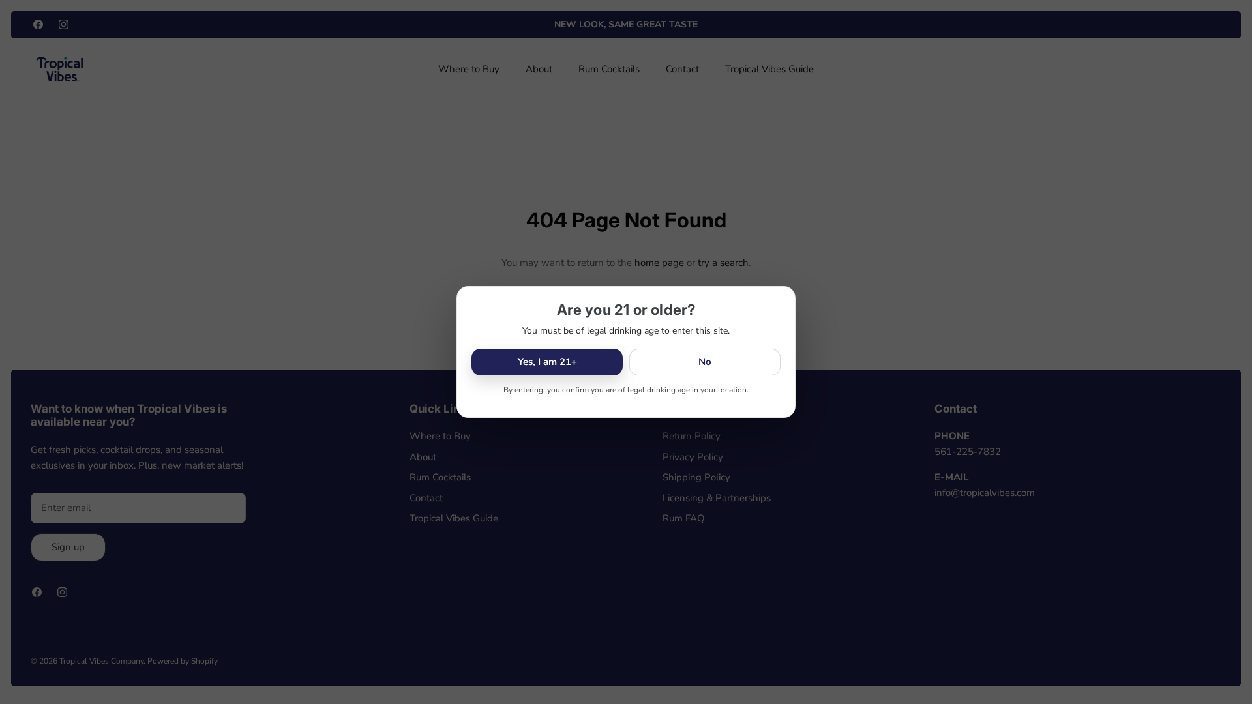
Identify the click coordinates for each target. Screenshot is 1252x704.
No (704, 361)
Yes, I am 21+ (547, 361)
